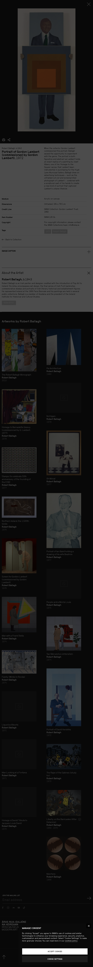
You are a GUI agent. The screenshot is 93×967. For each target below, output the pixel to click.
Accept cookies (55, 951)
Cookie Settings (54, 959)
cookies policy (71, 941)
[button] (88, 926)
